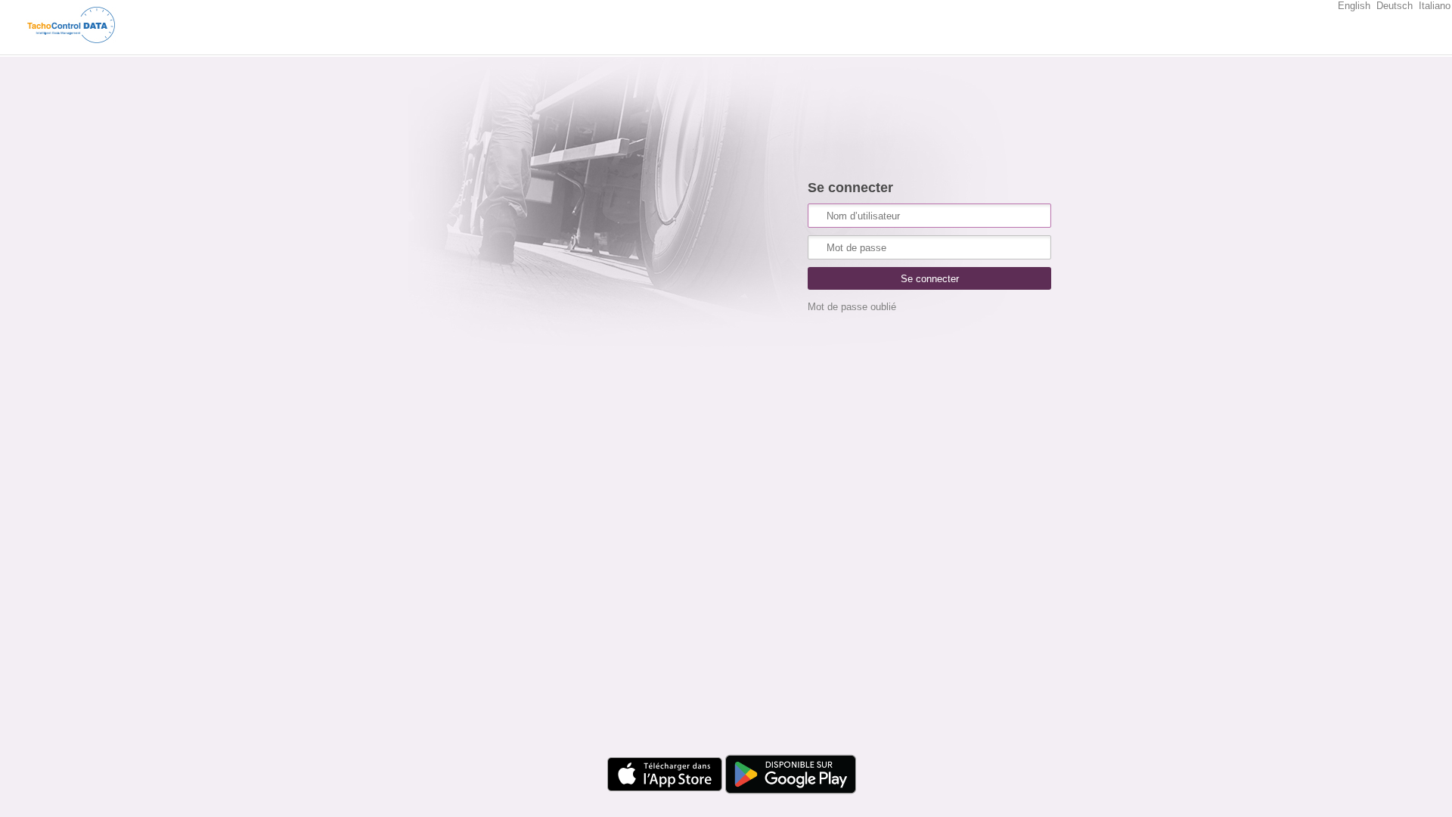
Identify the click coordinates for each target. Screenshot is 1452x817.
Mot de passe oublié (852, 306)
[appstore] (660, 796)
